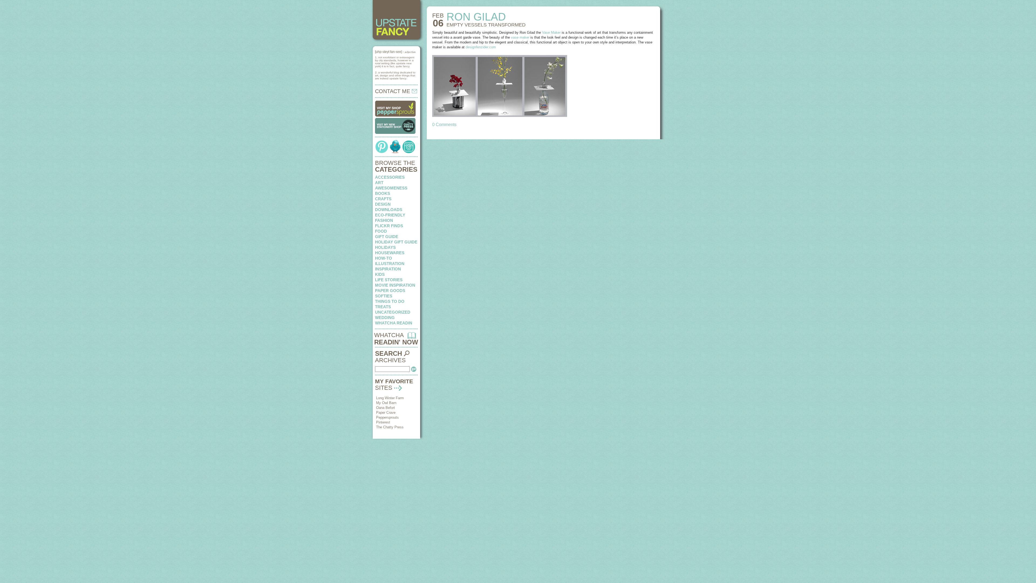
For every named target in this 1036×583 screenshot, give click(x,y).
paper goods (390, 290)
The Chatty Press (390, 427)
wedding (385, 317)
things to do (389, 301)
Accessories (390, 177)
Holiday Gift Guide (396, 242)
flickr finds (389, 225)
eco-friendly (390, 215)
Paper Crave (386, 413)
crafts (383, 198)
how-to (383, 258)
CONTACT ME (393, 91)
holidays (385, 247)
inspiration (388, 269)
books (382, 193)
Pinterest (383, 422)
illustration (389, 263)
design (383, 204)
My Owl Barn (386, 403)
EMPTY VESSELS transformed (486, 25)
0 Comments (444, 124)
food (381, 231)
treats (383, 306)
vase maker (520, 37)
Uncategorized (392, 312)
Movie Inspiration (395, 285)
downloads (388, 209)
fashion (384, 220)
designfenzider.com (481, 47)
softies (383, 296)
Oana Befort (385, 408)
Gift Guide (386, 236)
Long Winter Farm (390, 398)
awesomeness (391, 188)
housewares (389, 252)
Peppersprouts (387, 417)
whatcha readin (393, 323)
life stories (389, 279)
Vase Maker (551, 32)
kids (380, 274)
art (379, 182)
